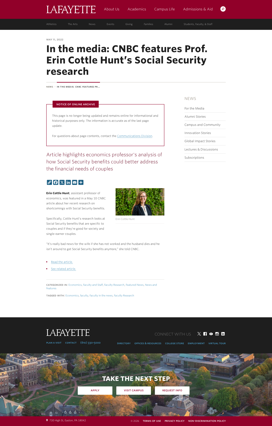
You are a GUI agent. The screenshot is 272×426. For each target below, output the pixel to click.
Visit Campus (134, 390)
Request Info (172, 390)
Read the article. (62, 262)
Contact (70, 342)
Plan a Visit (53, 342)
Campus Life (164, 9)
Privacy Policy (174, 420)
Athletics (51, 24)
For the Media (194, 108)
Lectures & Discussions (201, 149)
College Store (174, 343)
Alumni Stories (195, 116)
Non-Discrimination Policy (207, 420)
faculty (84, 295)
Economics (75, 284)
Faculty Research (114, 284)
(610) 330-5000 (90, 342)
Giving (129, 24)
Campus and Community (202, 125)
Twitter (199, 333)
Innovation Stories (197, 133)
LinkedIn (223, 333)
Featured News (135, 284)
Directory (124, 343)
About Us (111, 9)
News (92, 24)
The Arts (73, 24)
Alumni (168, 24)
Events (110, 24)
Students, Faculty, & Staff (198, 24)
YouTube (211, 333)
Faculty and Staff (93, 284)
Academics (137, 9)
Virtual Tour (217, 343)
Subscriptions (194, 157)
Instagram (217, 333)
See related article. (63, 268)
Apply (95, 390)
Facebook (205, 333)
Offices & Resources (147, 343)
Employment (196, 343)
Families (148, 24)
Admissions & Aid (198, 9)
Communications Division (134, 136)
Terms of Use (152, 420)
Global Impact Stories (199, 141)
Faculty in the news (101, 295)
